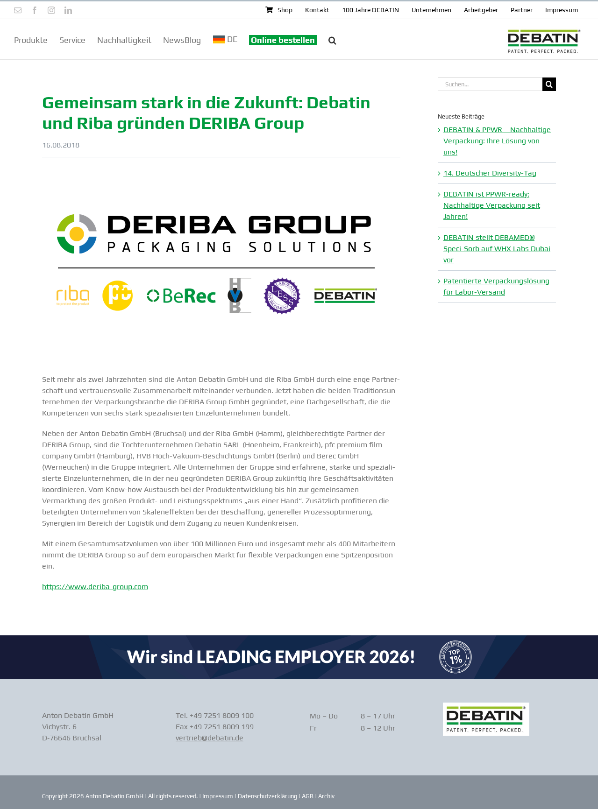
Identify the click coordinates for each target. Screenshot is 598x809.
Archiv (326, 796)
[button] (332, 39)
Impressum (217, 796)
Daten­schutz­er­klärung (267, 796)
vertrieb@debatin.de (209, 737)
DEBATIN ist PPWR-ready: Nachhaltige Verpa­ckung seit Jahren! (491, 205)
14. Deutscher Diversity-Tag (489, 173)
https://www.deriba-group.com (95, 586)
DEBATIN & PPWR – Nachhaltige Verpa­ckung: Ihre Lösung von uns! (497, 140)
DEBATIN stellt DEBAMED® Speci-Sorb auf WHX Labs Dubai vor (496, 248)
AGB (307, 796)
